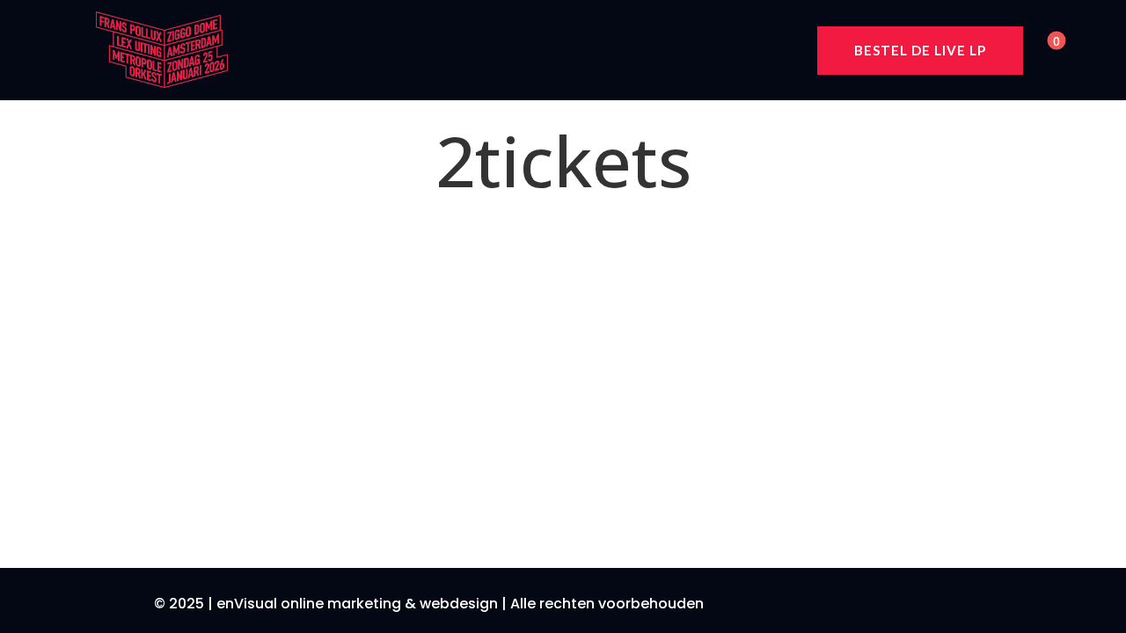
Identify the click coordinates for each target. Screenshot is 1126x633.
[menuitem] (920, 50)
